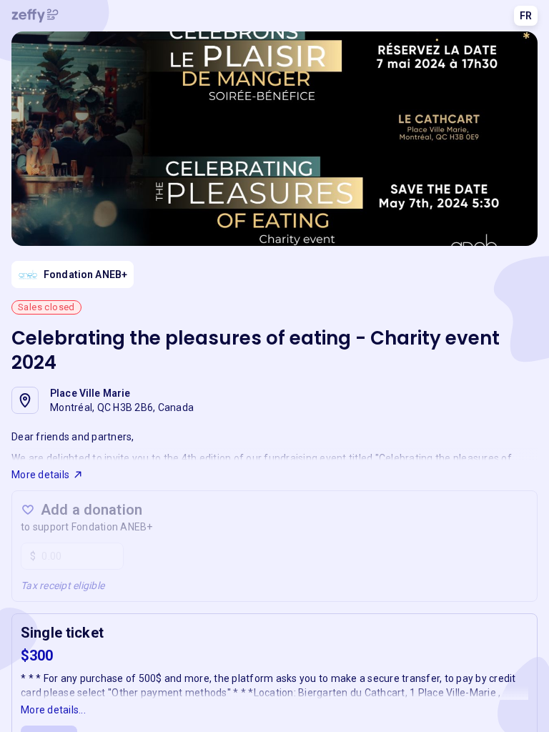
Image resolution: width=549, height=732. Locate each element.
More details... (53, 710)
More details (40, 474)
